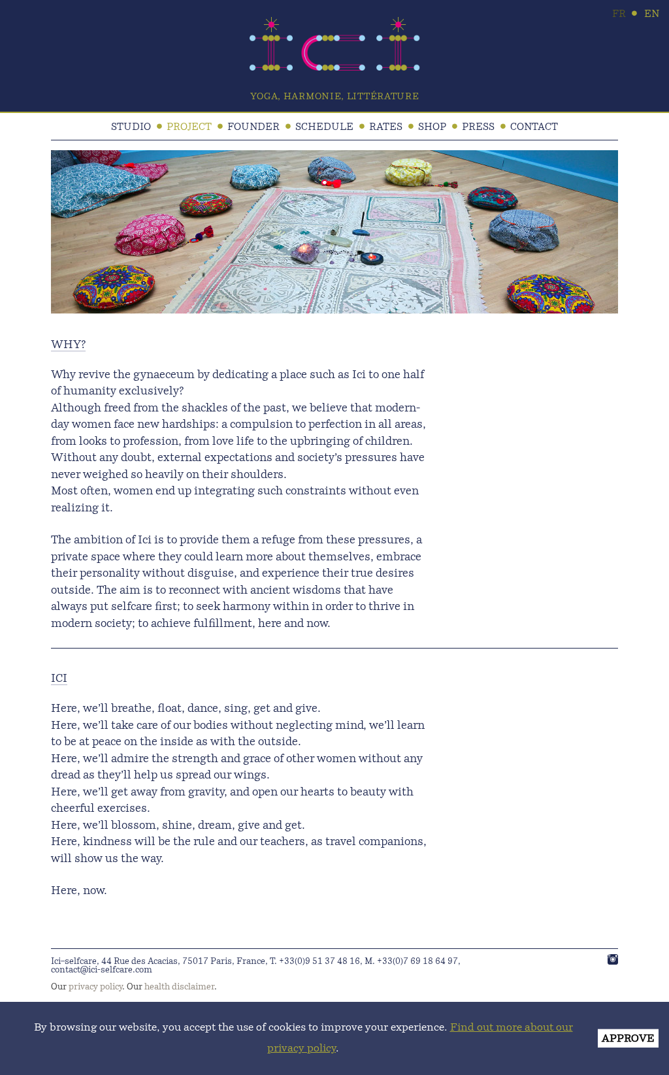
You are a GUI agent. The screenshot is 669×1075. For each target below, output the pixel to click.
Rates (385, 128)
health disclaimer (179, 987)
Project (189, 128)
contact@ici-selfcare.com (101, 970)
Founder (253, 128)
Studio (131, 128)
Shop (432, 128)
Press (478, 128)
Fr (619, 15)
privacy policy (95, 987)
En (651, 15)
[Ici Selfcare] (335, 68)
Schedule (324, 128)
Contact (534, 128)
